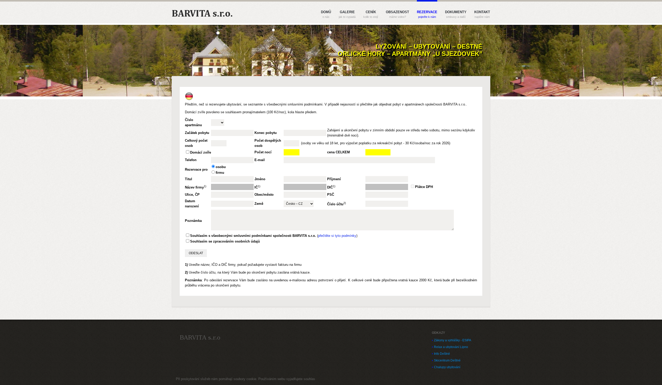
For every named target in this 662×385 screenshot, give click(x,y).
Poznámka (193, 221)
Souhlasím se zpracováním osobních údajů (225, 241)
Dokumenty (456, 14)
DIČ (330, 188)
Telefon (191, 160)
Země (258, 204)
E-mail (259, 160)
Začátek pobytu (197, 133)
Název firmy (194, 188)
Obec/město (264, 195)
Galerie (347, 14)
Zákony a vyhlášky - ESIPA (452, 340)
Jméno (259, 179)
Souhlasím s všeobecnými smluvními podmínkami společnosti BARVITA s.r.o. (253, 236)
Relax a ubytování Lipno (451, 347)
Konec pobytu (265, 133)
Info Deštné (442, 354)
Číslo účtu (335, 204)
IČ (256, 188)
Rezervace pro (196, 169)
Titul (188, 179)
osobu (221, 167)
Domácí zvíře (200, 152)
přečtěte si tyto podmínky (337, 236)
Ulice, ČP (192, 195)
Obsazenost (397, 14)
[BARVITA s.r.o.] (200, 337)
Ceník (370, 14)
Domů (326, 14)
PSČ (330, 195)
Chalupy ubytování (447, 367)
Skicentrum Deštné (447, 360)
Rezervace (427, 14)
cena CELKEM (338, 152)
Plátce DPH (424, 187)
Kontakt (482, 14)
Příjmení (334, 179)
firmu (220, 173)
